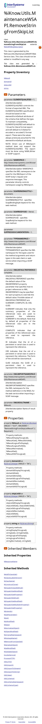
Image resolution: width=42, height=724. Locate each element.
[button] (5, 94)
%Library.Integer (11, 463)
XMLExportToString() (12, 672)
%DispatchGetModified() (13, 591)
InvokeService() (10, 655)
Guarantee (21, 722)
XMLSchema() (9, 678)
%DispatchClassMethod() (13, 588)
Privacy (7, 722)
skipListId (7, 85)
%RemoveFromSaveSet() (13, 641)
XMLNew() (8, 675)
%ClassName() (9, 581)
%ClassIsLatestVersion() (13, 578)
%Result (7, 78)
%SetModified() (10, 648)
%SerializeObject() (11, 645)
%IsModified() (9, 621)
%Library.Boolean (29, 423)
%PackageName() (10, 638)
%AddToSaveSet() (10, 574)
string (6, 88)
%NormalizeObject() (11, 628)
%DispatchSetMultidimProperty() (16, 604)
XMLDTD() (8, 662)
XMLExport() (9, 665)
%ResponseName (10, 561)
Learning (36, 5)
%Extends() (8, 611)
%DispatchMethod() (11, 598)
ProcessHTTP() (9, 658)
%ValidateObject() (11, 651)
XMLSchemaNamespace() (14, 682)
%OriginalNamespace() (13, 635)
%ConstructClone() (11, 584)
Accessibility (32, 722)
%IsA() (6, 618)
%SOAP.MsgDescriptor (13, 47)
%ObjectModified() (11, 631)
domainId (7, 81)
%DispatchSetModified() (13, 601)
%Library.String (26, 523)
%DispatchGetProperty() (13, 594)
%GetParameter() (10, 615)
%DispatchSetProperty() (13, 608)
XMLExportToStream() (12, 668)
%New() (7, 625)
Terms (13, 722)
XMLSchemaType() (11, 685)
